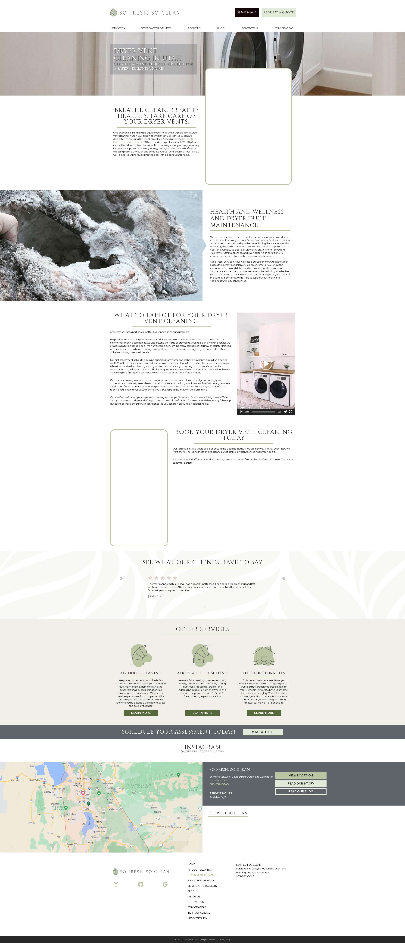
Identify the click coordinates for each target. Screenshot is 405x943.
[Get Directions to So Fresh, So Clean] (101, 807)
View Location (301, 775)
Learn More (141, 713)
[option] (202, 586)
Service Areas (284, 28)
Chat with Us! (263, 732)
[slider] (263, 412)
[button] (266, 363)
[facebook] (140, 885)
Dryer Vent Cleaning (203, 875)
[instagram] (116, 885)
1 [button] (200, 607)
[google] (165, 885)
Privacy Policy (197, 918)
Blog (220, 28)
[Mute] (285, 411)
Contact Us (249, 28)
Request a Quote (279, 13)
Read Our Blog (300, 791)
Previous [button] (121, 578)
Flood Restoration (201, 880)
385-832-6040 (219, 784)
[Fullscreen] (290, 411)
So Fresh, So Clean (228, 813)
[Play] (241, 411)
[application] (266, 364)
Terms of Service (199, 912)
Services (117, 28)
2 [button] (204, 607)
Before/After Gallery (156, 28)
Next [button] (283, 578)
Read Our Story (300, 783)
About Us (194, 28)
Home (191, 864)
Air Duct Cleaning (200, 869)
